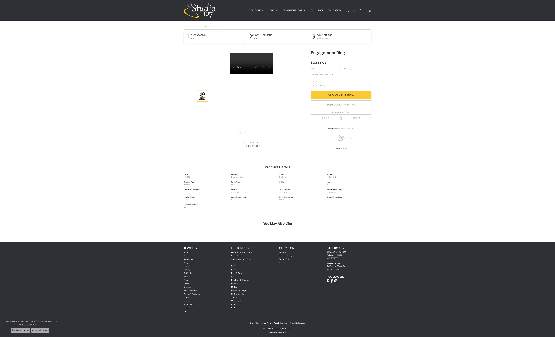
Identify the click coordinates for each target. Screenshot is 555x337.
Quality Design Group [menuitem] (241, 252)
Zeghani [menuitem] (235, 263)
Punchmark (282, 333)
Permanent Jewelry (295, 10)
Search (192, 38)
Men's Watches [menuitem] (190, 290)
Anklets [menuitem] (187, 277)
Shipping (325, 118)
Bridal (197, 26)
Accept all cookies (40, 330)
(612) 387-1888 (252, 146)
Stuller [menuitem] (234, 297)
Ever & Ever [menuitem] (236, 273)
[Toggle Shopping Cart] (369, 10)
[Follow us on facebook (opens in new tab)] (332, 281)
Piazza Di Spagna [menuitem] (239, 290)
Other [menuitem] (186, 284)
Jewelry (274, 10)
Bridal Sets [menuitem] (189, 304)
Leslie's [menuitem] (234, 308)
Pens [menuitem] (186, 280)
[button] (240, 133)
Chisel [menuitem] (234, 277)
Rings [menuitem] (186, 263)
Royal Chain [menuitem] (237, 256)
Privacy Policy (285, 256)
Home (185, 26)
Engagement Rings (207, 26)
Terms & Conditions (280, 323)
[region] (251, 96)
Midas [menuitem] (234, 287)
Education (334, 10)
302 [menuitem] (233, 266)
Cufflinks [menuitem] (188, 273)
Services (283, 263)
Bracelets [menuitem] (188, 256)
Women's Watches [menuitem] (192, 294)
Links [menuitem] (186, 311)
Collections (257, 10)
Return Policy (285, 259)
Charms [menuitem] (187, 287)
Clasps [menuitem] (187, 301)
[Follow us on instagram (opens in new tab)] (335, 281)
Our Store (317, 10)
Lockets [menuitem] (187, 308)
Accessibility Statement (297, 323)
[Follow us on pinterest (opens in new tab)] (328, 281)
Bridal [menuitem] (186, 252)
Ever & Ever (282, 177)
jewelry (191, 26)
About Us (283, 252)
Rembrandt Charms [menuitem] (240, 280)
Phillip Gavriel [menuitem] (238, 294)
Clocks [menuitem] (187, 297)
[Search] (347, 10)
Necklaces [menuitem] (188, 259)
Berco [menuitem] (234, 270)
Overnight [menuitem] (236, 301)
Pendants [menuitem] (188, 266)
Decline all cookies (20, 330)
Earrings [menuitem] (188, 270)
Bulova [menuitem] (234, 284)
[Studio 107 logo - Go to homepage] (200, 10)
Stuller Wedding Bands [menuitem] (242, 259)
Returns (356, 118)
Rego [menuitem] (233, 304)
